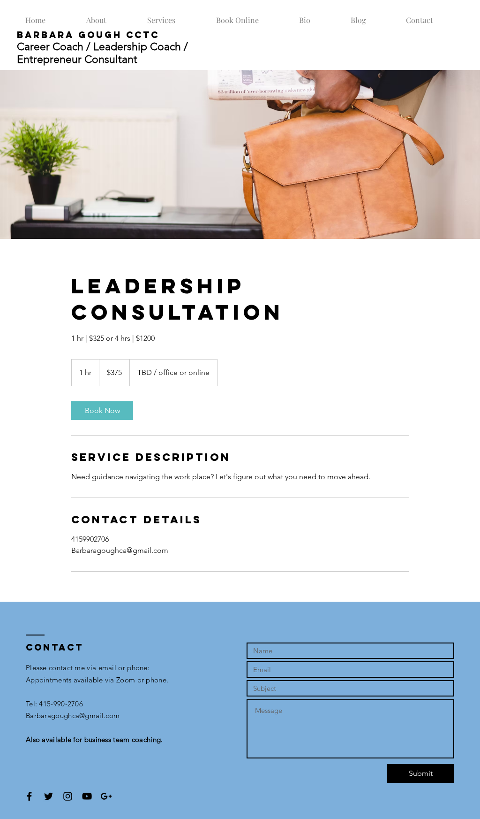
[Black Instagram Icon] (68, 796)
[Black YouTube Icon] (87, 796)
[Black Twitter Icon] (48, 796)
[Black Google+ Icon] (106, 796)
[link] (102, 410)
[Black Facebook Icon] (29, 796)
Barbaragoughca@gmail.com (73, 715)
